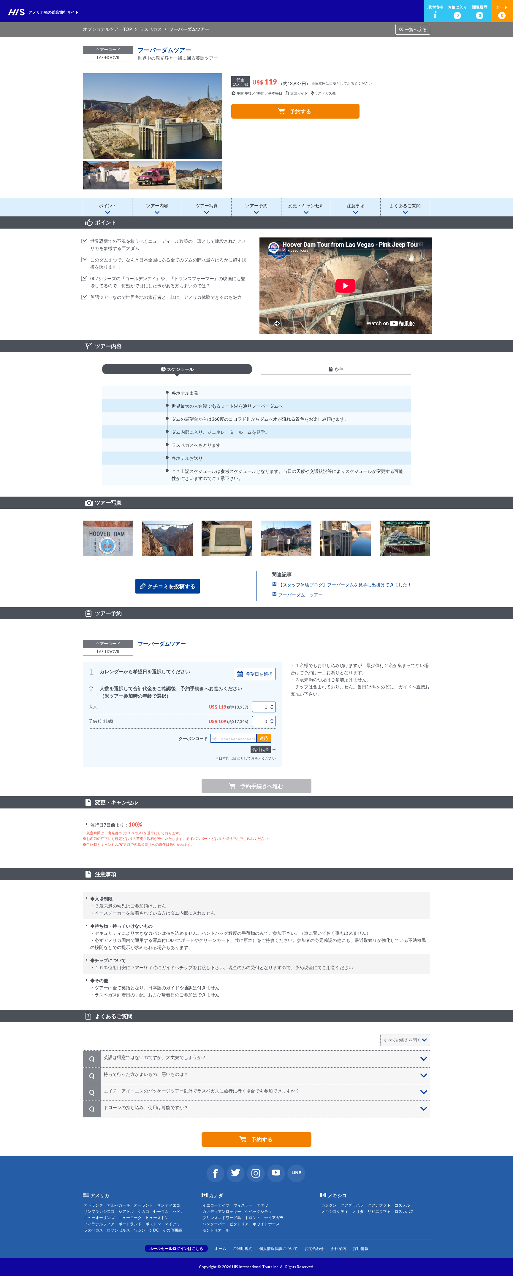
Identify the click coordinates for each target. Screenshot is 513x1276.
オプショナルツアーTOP (107, 29)
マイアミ (172, 1223)
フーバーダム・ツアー (300, 594)
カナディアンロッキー (221, 1211)
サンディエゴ (168, 1205)
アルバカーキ (118, 1205)
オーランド (143, 1205)
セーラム (161, 1211)
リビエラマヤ (379, 1211)
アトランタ (93, 1205)
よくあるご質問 (405, 205)
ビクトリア (239, 1223)
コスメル (402, 1205)
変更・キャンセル (306, 205)
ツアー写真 (207, 205)
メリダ (358, 1211)
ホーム (220, 1248)
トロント (252, 1217)
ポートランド (130, 1223)
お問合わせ (314, 1248)
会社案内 (338, 1248)
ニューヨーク (130, 1217)
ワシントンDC (146, 1230)
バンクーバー (214, 1223)
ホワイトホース (266, 1223)
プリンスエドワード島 (221, 1217)
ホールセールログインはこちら (176, 1248)
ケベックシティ (258, 1211)
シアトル (126, 1211)
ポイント (108, 205)
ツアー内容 (157, 205)
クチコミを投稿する (171, 586)
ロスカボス (404, 1211)
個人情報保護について (278, 1248)
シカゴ (143, 1211)
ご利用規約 (242, 1248)
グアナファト (379, 1205)
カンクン (329, 1205)
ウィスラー (243, 1205)
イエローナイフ (215, 1205)
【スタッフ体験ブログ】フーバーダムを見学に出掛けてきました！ (345, 584)
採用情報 (360, 1248)
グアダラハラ (352, 1205)
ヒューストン (157, 1217)
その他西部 (172, 1230)
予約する (300, 111)
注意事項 (356, 205)
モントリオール (215, 1230)
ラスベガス (151, 29)
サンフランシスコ (99, 1211)
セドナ (178, 1211)
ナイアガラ (274, 1217)
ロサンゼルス (118, 1230)
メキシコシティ (334, 1211)
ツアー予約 (256, 205)
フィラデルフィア (99, 1223)
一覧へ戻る (416, 29)
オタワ (262, 1205)
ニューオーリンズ (99, 1217)
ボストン (153, 1223)
